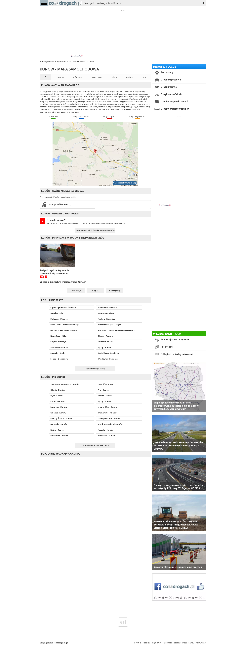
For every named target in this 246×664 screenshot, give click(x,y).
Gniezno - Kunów (58, 412)
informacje (76, 290)
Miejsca (129, 77)
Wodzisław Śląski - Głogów (109, 324)
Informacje (77, 77)
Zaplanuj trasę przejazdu (174, 339)
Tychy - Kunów (104, 401)
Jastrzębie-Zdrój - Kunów (109, 418)
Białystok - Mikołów (59, 319)
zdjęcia (95, 290)
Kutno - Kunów (57, 430)
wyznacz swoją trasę (95, 368)
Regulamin (156, 642)
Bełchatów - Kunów (59, 435)
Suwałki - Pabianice (59, 347)
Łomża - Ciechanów (59, 359)
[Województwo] (45, 77)
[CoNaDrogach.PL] (65, 5)
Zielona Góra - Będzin (107, 307)
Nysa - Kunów (56, 395)
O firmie (137, 642)
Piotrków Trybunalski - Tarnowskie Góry (116, 330)
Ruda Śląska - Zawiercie (108, 353)
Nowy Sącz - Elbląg (58, 336)
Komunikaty (201, 642)
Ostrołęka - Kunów (58, 424)
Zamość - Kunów (105, 384)
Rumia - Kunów (57, 401)
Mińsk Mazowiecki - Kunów (110, 424)
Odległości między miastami (176, 354)
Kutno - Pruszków (106, 313)
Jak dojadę (166, 346)
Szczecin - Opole (57, 353)
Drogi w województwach (174, 101)
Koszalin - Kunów (105, 430)
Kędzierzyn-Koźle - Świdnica (63, 307)
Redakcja (146, 642)
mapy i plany (114, 290)
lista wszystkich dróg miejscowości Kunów (95, 230)
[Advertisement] (123, 33)
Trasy (144, 77)
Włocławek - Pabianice (108, 359)
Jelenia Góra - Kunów (107, 407)
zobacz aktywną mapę (126, 182)
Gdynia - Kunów (57, 390)
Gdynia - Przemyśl (58, 341)
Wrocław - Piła (56, 313)
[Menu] (44, 3)
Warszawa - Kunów (106, 435)
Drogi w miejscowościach (174, 108)
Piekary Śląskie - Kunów (61, 418)
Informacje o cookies (172, 642)
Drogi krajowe (168, 86)
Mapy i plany (97, 77)
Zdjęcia (114, 77)
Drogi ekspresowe (170, 79)
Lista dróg (60, 77)
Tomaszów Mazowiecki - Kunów (64, 384)
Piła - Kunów (103, 390)
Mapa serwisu (188, 642)
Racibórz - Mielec (105, 341)
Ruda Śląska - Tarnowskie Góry (64, 324)
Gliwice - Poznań (105, 336)
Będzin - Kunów (105, 395)
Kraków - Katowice (106, 319)
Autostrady (167, 72)
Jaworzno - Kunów (58, 407)
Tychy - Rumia (104, 347)
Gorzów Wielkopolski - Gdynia (63, 330)
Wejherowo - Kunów (107, 412)
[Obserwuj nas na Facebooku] (179, 600)
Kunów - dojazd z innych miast (95, 445)
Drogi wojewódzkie (171, 94)
